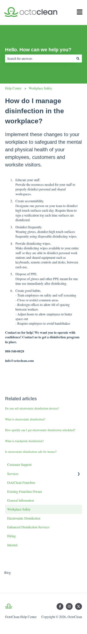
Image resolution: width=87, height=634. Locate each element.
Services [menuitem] (12, 473)
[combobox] (39, 58)
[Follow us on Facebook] (60, 606)
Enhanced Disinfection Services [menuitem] (28, 527)
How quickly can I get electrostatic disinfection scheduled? (40, 430)
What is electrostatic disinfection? (25, 419)
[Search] (78, 58)
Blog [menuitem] (7, 572)
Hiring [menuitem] (11, 536)
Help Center (13, 88)
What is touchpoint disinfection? (24, 441)
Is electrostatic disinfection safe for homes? (30, 452)
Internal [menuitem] (12, 545)
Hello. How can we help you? (38, 49)
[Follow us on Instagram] (69, 606)
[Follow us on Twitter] (78, 606)
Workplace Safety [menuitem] (19, 509)
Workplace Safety (40, 88)
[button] (78, 474)
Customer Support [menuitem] (19, 464)
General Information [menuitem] (20, 500)
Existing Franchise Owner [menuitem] (24, 491)
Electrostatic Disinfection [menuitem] (23, 518)
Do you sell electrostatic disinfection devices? (32, 408)
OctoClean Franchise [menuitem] (21, 482)
